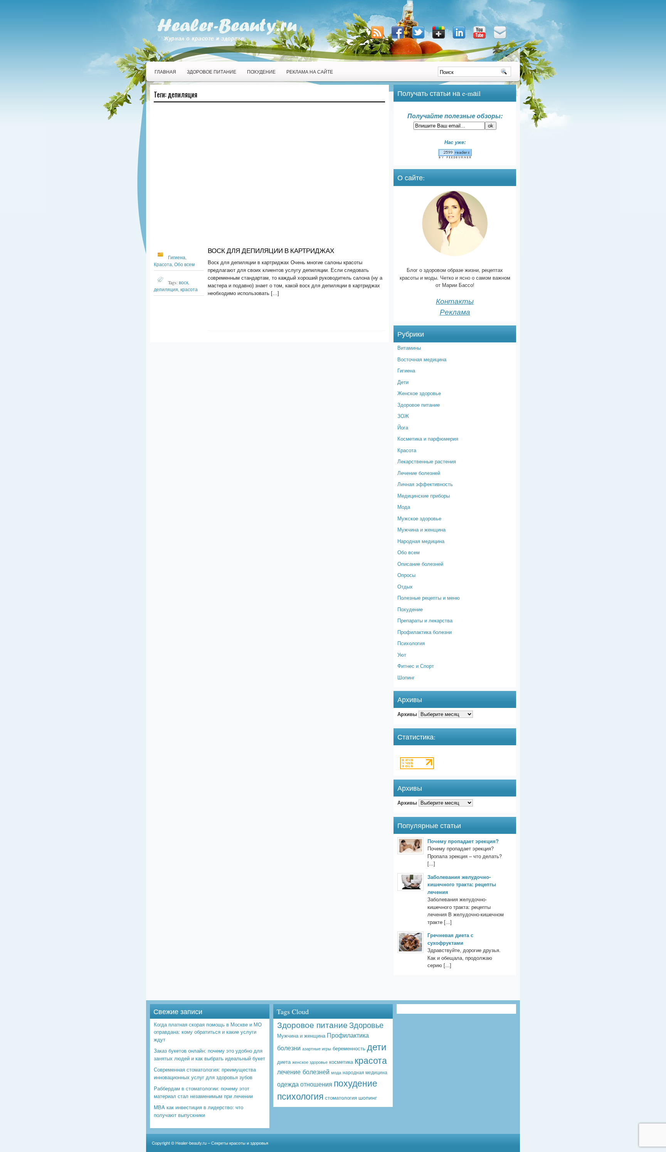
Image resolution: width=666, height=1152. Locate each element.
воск (183, 282)
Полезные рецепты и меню (428, 597)
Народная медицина (420, 541)
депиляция (166, 289)
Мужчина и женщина (421, 529)
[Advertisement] (269, 178)
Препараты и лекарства (424, 620)
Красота (163, 264)
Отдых (405, 586)
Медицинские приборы (423, 495)
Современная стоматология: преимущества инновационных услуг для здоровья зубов (205, 1073)
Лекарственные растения (426, 461)
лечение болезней (303, 1071)
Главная (165, 72)
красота (189, 289)
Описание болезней (420, 563)
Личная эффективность (425, 484)
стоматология (341, 1097)
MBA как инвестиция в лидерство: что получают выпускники (198, 1110)
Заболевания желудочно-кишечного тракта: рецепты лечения (461, 884)
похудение (355, 1083)
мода (336, 1072)
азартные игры (316, 1048)
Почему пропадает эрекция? (463, 841)
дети (376, 1046)
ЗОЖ (403, 415)
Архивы (407, 714)
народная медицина (365, 1072)
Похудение (261, 72)
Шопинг (406, 677)
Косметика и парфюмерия (427, 438)
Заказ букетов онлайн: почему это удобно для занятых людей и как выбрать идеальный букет (209, 1054)
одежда (288, 1084)
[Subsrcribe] (378, 39)
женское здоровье (310, 1062)
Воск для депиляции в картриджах (271, 250)
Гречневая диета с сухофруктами (450, 938)
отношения (316, 1084)
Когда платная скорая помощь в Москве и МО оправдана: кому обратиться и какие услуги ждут (208, 1032)
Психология (411, 643)
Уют (401, 654)
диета (284, 1061)
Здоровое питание (211, 72)
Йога (402, 427)
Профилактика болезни (424, 632)
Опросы (406, 575)
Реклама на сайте (309, 72)
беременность (349, 1048)
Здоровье (366, 1024)
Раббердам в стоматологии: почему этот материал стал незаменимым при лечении (203, 1092)
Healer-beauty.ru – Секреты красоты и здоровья (221, 1143)
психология (300, 1096)
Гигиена (176, 257)
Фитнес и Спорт (415, 665)
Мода (403, 506)
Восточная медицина (421, 359)
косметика (341, 1061)
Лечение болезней (418, 472)
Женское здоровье (419, 393)
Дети (403, 382)
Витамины (409, 347)
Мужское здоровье (419, 518)
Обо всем (184, 264)
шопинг (367, 1097)
